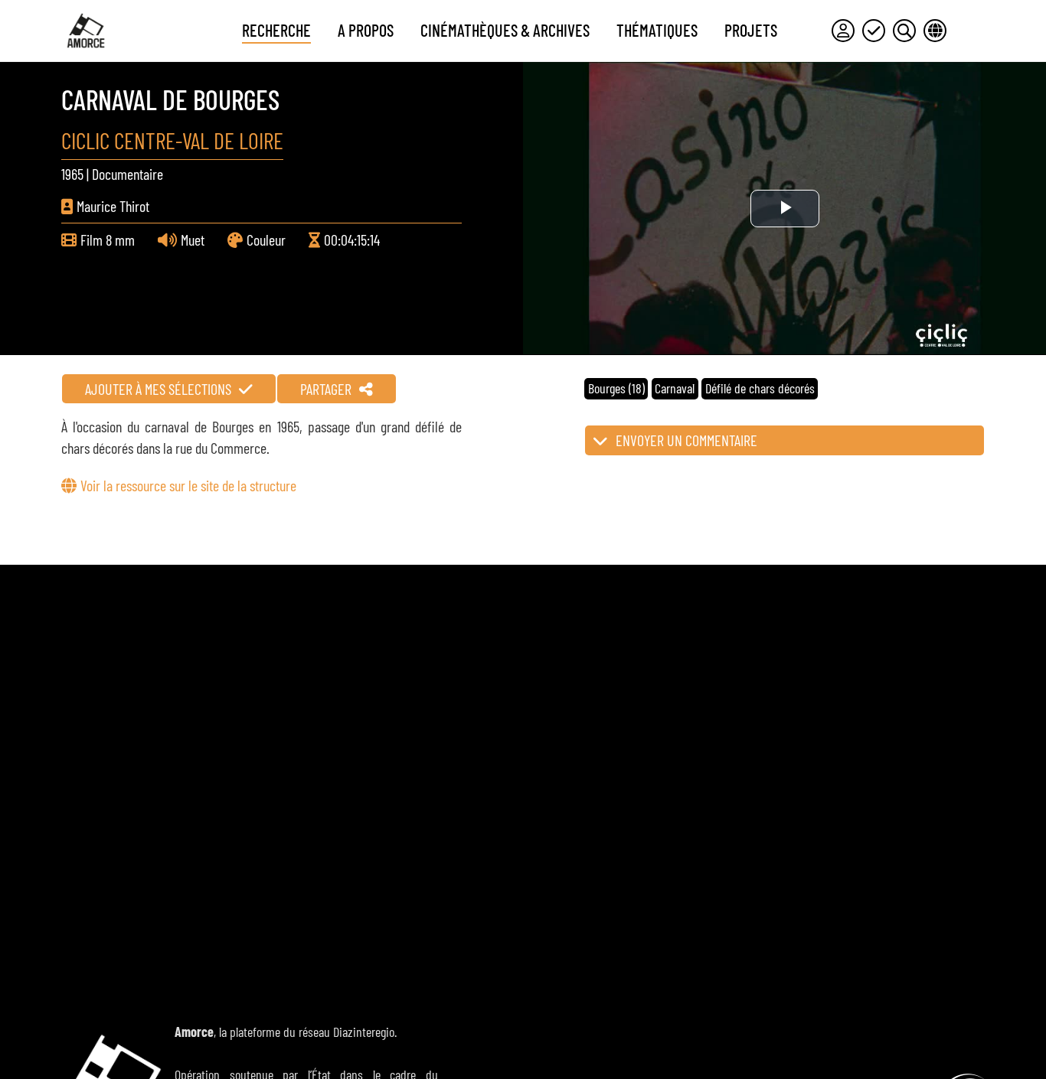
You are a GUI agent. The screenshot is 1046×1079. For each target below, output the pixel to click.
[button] (784, 440)
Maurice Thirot (113, 206)
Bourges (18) (616, 388)
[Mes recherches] (904, 30)
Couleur (266, 239)
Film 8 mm (107, 239)
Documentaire (127, 174)
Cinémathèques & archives (505, 30)
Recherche (276, 30)
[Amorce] (85, 31)
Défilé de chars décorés (760, 388)
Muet (192, 239)
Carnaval (675, 388)
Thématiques (657, 30)
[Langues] (934, 30)
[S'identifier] (843, 30)
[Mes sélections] (873, 30)
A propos (366, 30)
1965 (72, 174)
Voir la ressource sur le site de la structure (188, 485)
